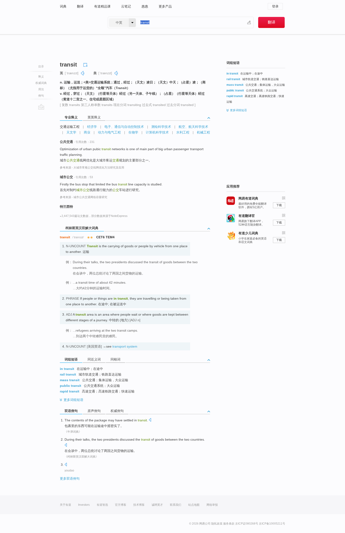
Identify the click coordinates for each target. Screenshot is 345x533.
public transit (70, 386)
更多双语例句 (70, 478)
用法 (41, 89)
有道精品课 (102, 6)
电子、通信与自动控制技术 (124, 127)
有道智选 (102, 504)
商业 (87, 132)
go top (41, 107)
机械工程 (203, 132)
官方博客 (120, 504)
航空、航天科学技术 (193, 127)
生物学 (133, 132)
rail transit (68, 374)
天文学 (71, 132)
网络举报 (212, 504)
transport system (124, 346)
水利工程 (182, 132)
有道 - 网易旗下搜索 (79, 22)
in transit (67, 369)
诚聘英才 (157, 504)
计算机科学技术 (157, 132)
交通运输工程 (70, 127)
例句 (41, 95)
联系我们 (175, 504)
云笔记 (126, 6)
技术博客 (139, 504)
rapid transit (69, 391)
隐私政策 (216, 523)
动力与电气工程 (109, 132)
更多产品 (165, 6)
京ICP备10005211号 (272, 523)
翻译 (80, 6)
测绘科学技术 (161, 127)
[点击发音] (150, 420)
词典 (63, 6)
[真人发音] (83, 73)
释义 (41, 76)
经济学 (92, 127)
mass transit (70, 380)
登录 (275, 6)
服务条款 (228, 523)
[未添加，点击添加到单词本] (86, 64)
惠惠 (145, 6)
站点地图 (193, 504)
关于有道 (65, 504)
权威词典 (41, 83)
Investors (84, 504)
